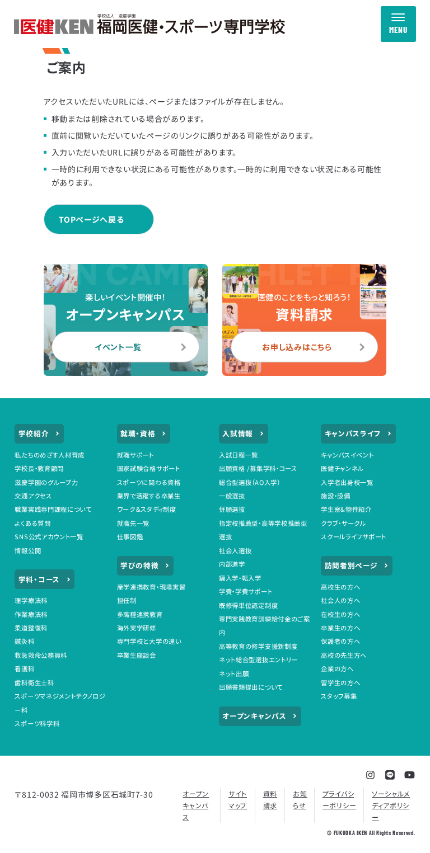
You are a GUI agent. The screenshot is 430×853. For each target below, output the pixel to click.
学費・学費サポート (245, 591)
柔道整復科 (31, 627)
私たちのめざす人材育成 (50, 454)
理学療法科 (31, 600)
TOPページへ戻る (91, 219)
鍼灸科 (24, 641)
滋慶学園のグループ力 (46, 482)
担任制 (127, 600)
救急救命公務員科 (41, 655)
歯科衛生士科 (34, 682)
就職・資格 (138, 433)
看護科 (24, 668)
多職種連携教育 (140, 614)
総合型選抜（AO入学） (250, 482)
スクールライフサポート (353, 536)
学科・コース (39, 579)
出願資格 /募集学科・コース (258, 468)
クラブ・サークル (343, 523)
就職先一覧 (133, 523)
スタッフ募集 (339, 695)
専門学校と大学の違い (149, 641)
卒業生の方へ (340, 627)
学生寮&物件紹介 (346, 509)
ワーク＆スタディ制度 (146, 509)
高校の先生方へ (344, 655)
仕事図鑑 (130, 536)
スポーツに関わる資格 (149, 482)
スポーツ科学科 (37, 723)
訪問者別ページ (351, 565)
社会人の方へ (340, 600)
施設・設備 (335, 495)
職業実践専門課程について (53, 509)
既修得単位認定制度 (248, 605)
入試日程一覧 (238, 454)
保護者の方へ (340, 641)
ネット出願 (234, 673)
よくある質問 (32, 523)
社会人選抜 (235, 550)
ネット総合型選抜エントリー (258, 659)
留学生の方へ (340, 682)
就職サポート (135, 454)
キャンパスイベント (347, 454)
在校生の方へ (340, 614)
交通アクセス (33, 495)
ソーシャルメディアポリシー (391, 805)
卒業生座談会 (136, 655)
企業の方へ (337, 668)
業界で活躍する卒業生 (149, 495)
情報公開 (28, 550)
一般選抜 (232, 495)
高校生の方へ (340, 586)
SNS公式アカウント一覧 (49, 536)
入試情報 (237, 433)
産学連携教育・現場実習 (151, 586)
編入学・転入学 (240, 577)
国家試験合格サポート (148, 468)
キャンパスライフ (353, 433)
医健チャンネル (342, 468)
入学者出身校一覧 (347, 482)
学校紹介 (33, 433)
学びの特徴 (139, 565)
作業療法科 (31, 614)
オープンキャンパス (254, 715)
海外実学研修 (136, 627)
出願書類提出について (251, 686)
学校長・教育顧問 (39, 468)
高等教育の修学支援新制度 (258, 646)
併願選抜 (232, 509)
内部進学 (232, 563)
